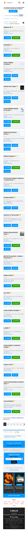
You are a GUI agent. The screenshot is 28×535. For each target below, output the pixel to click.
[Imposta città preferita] (4, 2)
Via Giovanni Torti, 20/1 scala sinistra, (12, 279)
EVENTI (14, 505)
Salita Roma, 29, (7, 48)
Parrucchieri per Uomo (8, 216)
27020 (14, 331)
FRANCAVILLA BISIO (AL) (18, 31)
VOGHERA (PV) (20, 183)
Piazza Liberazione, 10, (9, 183)
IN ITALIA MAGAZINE (6, 514)
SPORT (9, 502)
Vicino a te (17, 23)
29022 (11, 238)
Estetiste (5, 66)
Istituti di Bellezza (7, 46)
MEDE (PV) (20, 350)
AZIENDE (22, 503)
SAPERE (22, 502)
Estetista (5, 29)
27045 (15, 68)
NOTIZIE (5, 502)
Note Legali (11, 522)
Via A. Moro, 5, (7, 238)
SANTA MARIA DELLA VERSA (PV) (12, 405)
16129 (18, 91)
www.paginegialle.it (18, 432)
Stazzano (9, 2)
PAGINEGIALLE (13, 518)
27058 (15, 183)
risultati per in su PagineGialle (12, 436)
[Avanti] (23, 424)
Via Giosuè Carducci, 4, (9, 314)
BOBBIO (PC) (16, 238)
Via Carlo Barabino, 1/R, (9, 114)
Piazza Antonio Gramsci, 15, (10, 368)
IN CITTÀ (11, 503)
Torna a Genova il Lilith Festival (19, 487)
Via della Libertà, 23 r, (9, 387)
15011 (15, 314)
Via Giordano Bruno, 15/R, (10, 261)
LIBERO (5, 518)
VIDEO (18, 502)
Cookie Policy (20, 522)
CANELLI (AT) (16, 160)
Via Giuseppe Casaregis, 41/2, (10, 138)
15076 (12, 48)
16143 (22, 279)
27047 (16, 404)
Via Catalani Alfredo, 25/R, (10, 296)
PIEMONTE (6, 32)
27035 (16, 350)
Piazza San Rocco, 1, (8, 331)
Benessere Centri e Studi (8, 158)
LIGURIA (8, 92)
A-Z (14, 22)
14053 (11, 160)
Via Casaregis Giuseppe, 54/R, (10, 91)
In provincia (11, 23)
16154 (17, 296)
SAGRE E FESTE (8, 484)
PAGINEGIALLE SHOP (20, 518)
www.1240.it (16, 15)
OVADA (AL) (16, 48)
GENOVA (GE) (21, 114)
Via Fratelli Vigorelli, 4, (9, 68)
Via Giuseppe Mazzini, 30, (9, 201)
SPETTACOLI (19, 484)
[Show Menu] (23, 3)
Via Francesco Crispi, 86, (9, 404)
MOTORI (14, 502)
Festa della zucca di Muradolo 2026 (8, 487)
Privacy (16, 522)
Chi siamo (6, 522)
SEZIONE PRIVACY (21, 514)
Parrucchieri (6, 259)
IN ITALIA (16, 503)
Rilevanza (11, 22)
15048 (18, 368)
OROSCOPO (6, 503)
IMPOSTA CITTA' (14, 514)
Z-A (16, 22)
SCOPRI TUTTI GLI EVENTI (14, 495)
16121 (9, 220)
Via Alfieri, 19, (7, 160)
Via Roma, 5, (7, 31)
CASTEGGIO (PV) (20, 68)
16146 (17, 261)
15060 (11, 31)
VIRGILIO (8, 518)
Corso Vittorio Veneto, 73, (9, 350)
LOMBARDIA (7, 70)
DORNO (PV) (19, 331)
